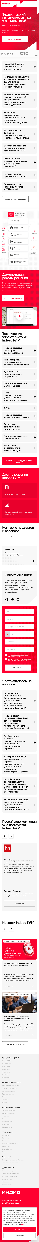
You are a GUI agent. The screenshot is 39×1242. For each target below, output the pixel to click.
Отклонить (19, 1236)
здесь (23, 1224)
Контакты (5, 1138)
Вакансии (5, 1141)
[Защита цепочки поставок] (19, 490)
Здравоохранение (8, 1091)
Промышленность (8, 1094)
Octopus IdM (6, 1072)
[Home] (13, 4)
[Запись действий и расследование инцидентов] (19, 509)
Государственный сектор (11, 1086)
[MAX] (18, 600)
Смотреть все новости (15, 1044)
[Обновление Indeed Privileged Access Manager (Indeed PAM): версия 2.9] (19, 1015)
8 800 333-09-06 (11, 1200)
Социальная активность (10, 1143)
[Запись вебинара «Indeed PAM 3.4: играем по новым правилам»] (19, 964)
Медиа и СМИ (7, 1127)
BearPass (5, 1075)
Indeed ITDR (6, 1064)
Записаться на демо (13, 298)
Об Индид (5, 1135)
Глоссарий (5, 1146)
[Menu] (35, 4)
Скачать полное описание (15, 199)
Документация (7, 1179)
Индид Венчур (7, 1149)
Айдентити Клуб (7, 1182)
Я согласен (19, 1229)
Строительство (7, 1121)
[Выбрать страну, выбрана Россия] (7, 634)
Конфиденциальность (9, 1176)
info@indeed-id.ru (10, 1203)
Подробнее (19, 904)
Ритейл (4, 1102)
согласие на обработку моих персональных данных (18, 655)
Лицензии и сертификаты (11, 1171)
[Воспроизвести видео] (19, 316)
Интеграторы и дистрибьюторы (13, 1160)
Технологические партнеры (11, 1163)
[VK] (12, 600)
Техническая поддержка (10, 1174)
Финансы (5, 1097)
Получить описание (15, 39)
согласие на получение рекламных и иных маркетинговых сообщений (20, 659)
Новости (5, 1152)
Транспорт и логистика (10, 1088)
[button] (19, 239)
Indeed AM (6, 1066)
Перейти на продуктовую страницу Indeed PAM (19, 461)
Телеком (5, 1100)
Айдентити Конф (7, 1185)
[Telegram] (7, 600)
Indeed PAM (6, 1061)
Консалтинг (6, 1124)
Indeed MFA (6, 1078)
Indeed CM (6, 1069)
